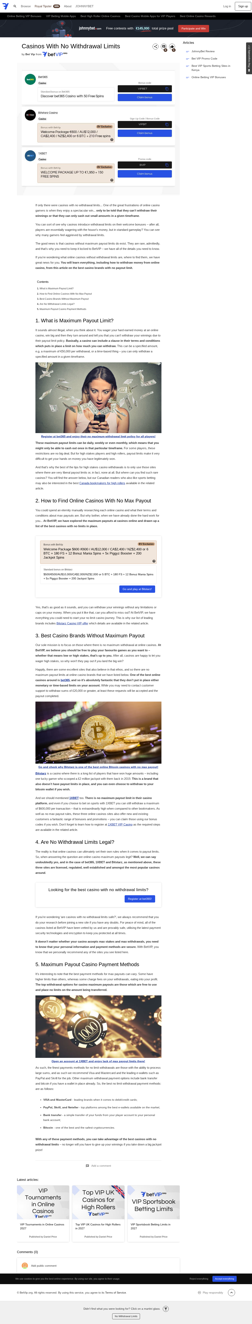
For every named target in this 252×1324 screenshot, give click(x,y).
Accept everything (224, 1278)
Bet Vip (30, 54)
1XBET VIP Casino (120, 824)
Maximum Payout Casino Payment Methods (63, 309)
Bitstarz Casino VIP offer (72, 623)
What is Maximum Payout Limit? (57, 288)
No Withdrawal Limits (126, 1316)
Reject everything (199, 1278)
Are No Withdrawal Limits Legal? (57, 304)
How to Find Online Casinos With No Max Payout (66, 293)
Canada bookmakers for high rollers (102, 483)
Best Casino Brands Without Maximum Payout (64, 299)
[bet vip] (5, 6)
